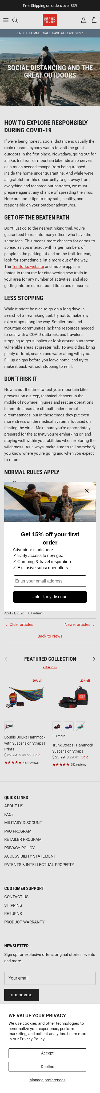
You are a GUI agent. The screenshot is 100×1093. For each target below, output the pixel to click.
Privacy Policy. (32, 1039)
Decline (47, 1066)
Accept (47, 1053)
